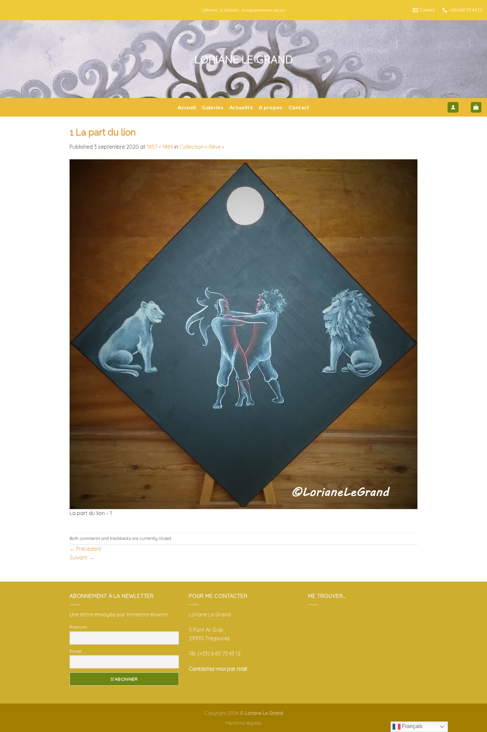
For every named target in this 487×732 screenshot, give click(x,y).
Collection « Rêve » (202, 146)
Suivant (82, 557)
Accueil (187, 107)
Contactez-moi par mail (218, 668)
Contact (299, 107)
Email (75, 651)
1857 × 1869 (160, 146)
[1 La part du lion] (243, 333)
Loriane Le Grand (243, 59)
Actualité (241, 107)
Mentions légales (243, 723)
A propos (271, 107)
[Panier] (476, 107)
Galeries (212, 107)
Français (411, 726)
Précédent (85, 549)
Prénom (78, 627)
